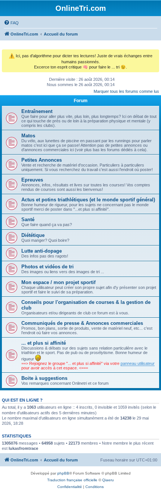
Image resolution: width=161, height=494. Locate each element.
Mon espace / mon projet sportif (58, 282)
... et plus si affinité (43, 343)
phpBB (63, 473)
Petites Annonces (41, 160)
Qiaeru (108, 480)
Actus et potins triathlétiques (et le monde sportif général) (88, 199)
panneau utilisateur (138, 363)
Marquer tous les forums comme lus (126, 91)
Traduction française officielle (72, 480)
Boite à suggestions (44, 378)
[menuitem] (11, 22)
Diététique (33, 235)
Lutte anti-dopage (41, 251)
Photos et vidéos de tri (47, 266)
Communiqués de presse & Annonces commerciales (82, 323)
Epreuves (32, 180)
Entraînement (36, 111)
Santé (27, 219)
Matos (28, 135)
